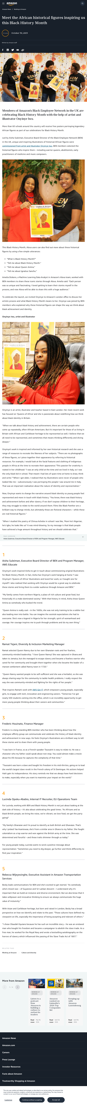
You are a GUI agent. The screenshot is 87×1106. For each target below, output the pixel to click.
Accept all (56, 1100)
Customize (8, 1100)
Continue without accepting (32, 1100)
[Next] (17, 987)
